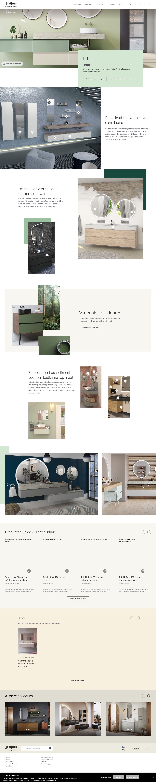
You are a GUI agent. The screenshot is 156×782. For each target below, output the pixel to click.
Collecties (8, 12)
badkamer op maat (111, 139)
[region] (78, 777)
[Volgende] (149, 532)
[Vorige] (143, 532)
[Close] (153, 777)
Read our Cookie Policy (49, 780)
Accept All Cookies (132, 777)
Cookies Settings (106, 777)
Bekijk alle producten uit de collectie (121, 79)
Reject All (118, 777)
